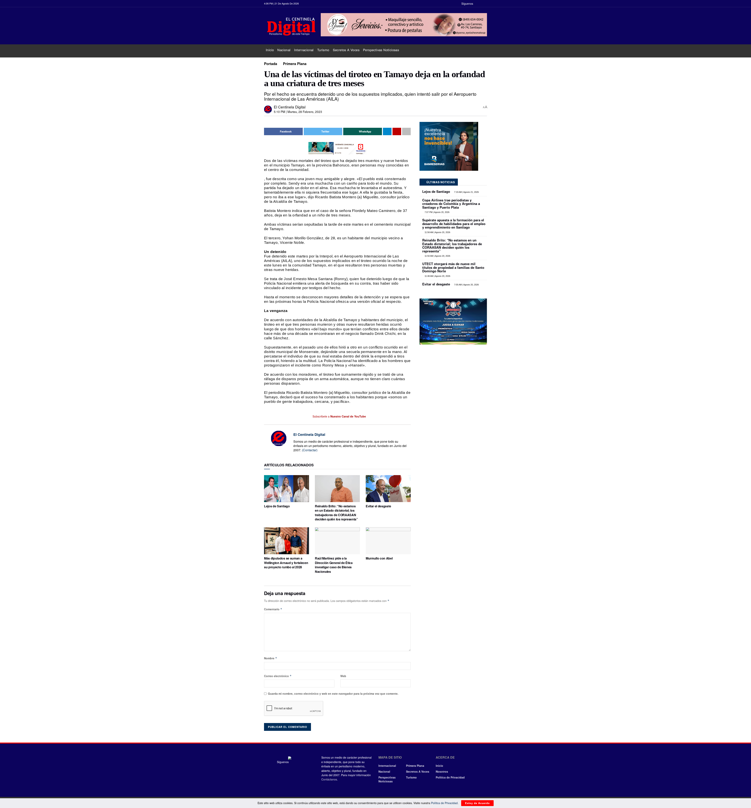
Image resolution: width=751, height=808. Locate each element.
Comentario (273, 609)
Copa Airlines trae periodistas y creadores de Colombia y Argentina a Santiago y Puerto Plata (451, 204)
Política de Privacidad (450, 777)
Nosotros (442, 771)
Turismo (323, 49)
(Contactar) (309, 450)
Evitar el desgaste (378, 506)
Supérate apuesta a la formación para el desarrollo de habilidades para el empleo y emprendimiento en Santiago (453, 224)
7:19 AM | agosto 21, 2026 (466, 192)
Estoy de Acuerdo (477, 803)
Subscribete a (339, 416)
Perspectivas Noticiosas (381, 49)
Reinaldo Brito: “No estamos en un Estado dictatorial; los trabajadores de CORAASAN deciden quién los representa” (336, 512)
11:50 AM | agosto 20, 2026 (437, 256)
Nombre (270, 658)
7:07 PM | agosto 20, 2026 (436, 212)
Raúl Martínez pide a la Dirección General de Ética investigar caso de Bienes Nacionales (334, 565)
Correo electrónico (278, 676)
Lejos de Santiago (277, 506)
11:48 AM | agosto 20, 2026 (437, 276)
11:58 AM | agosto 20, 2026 (437, 232)
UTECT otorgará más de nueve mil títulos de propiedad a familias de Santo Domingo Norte (453, 267)
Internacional (304, 49)
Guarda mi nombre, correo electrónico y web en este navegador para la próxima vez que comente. (333, 693)
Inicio (270, 49)
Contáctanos (329, 779)
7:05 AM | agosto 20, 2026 (466, 284)
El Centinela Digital (289, 106)
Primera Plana (294, 63)
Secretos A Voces (346, 49)
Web (343, 676)
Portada (270, 63)
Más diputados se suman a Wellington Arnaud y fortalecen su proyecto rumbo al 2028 (286, 562)
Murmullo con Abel (379, 558)
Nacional (283, 49)
